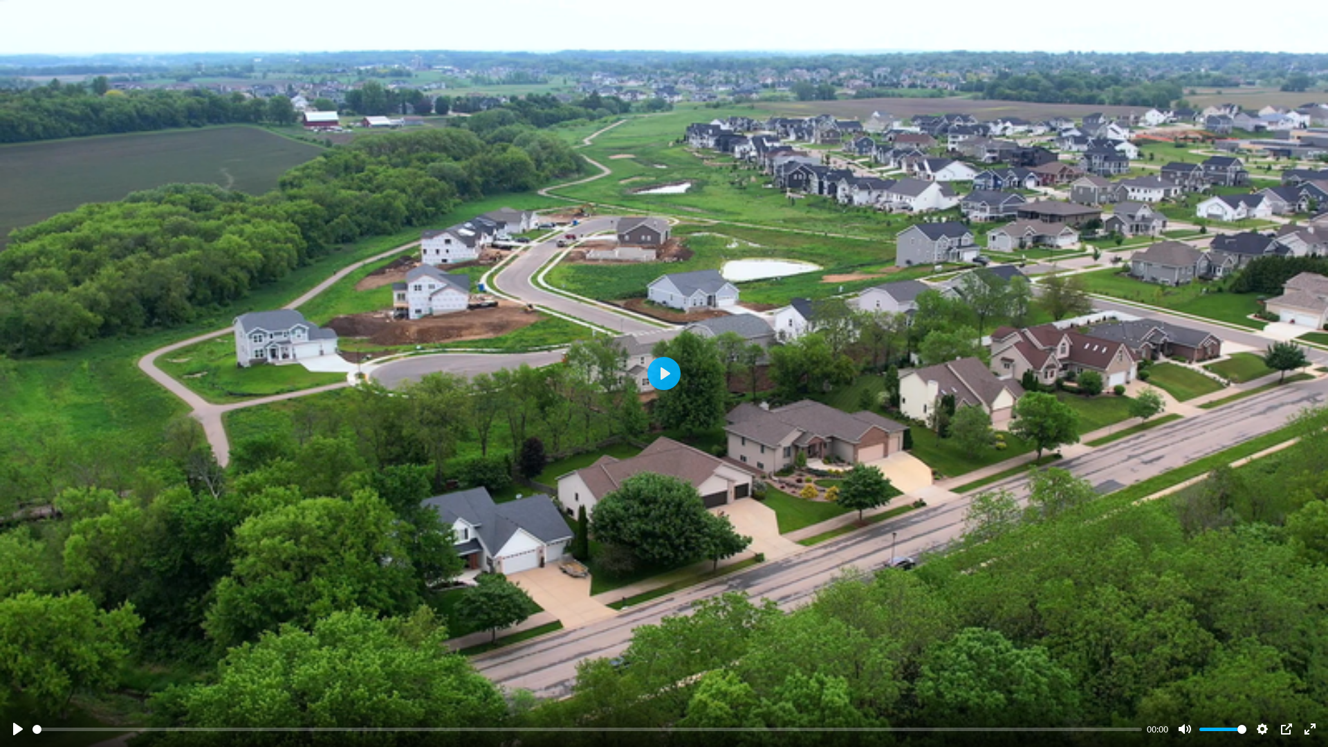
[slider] (587, 729)
